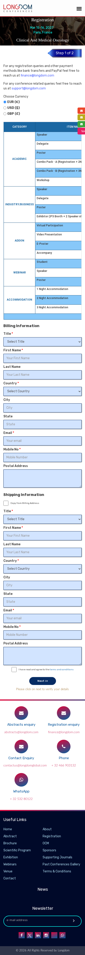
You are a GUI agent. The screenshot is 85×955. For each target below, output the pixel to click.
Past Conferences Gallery (61, 864)
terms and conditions (62, 669)
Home (7, 829)
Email (8, 433)
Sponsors (49, 850)
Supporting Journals (57, 857)
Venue (7, 871)
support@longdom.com (29, 88)
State (7, 416)
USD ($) (13, 108)
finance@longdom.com (37, 75)
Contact (9, 878)
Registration (52, 836)
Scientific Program (17, 850)
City (6, 400)
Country (11, 383)
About (47, 829)
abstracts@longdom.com (21, 732)
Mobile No (12, 449)
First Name (13, 350)
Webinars (10, 864)
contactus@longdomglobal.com (25, 765)
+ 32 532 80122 (21, 799)
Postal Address (15, 466)
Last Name (11, 367)
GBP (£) (13, 114)
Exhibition (10, 857)
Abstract (10, 836)
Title (8, 334)
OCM (46, 843)
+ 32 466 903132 (63, 765)
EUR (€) (13, 102)
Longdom (63, 950)
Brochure (10, 843)
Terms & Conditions (57, 871)
